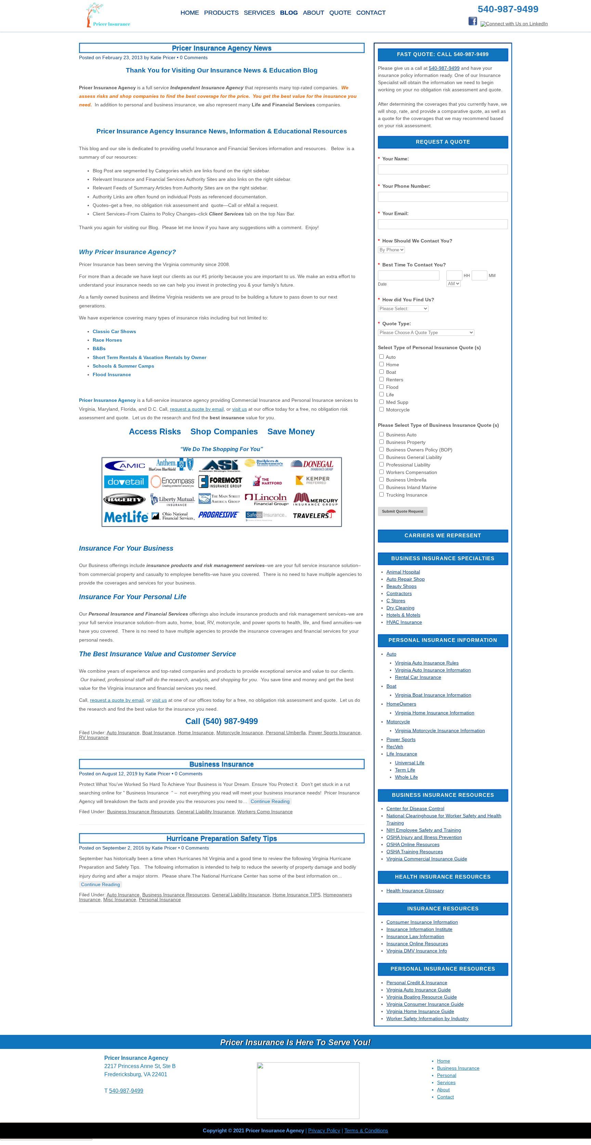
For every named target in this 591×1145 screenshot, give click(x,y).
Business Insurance (221, 764)
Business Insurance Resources (140, 811)
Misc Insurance (119, 899)
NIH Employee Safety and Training (423, 830)
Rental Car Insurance (418, 677)
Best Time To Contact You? (412, 264)
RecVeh (394, 746)
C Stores (395, 600)
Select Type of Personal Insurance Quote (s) (429, 347)
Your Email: (393, 213)
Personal (446, 1075)
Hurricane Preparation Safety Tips (222, 838)
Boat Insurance (158, 732)
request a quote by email (197, 409)
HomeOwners (401, 704)
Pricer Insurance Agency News (222, 48)
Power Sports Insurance (334, 732)
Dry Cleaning (400, 607)
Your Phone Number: (404, 186)
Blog (289, 12)
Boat (391, 686)
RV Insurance (93, 737)
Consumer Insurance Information (422, 922)
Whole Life (406, 777)
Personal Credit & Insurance (416, 982)
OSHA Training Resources (414, 851)
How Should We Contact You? (415, 241)
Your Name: (393, 158)
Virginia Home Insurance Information (434, 712)
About (313, 12)
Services (259, 12)
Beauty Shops (401, 586)
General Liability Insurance (206, 811)
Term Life (405, 770)
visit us (239, 409)
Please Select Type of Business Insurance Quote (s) (438, 425)
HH (467, 275)
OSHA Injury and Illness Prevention (424, 837)
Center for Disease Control (415, 808)
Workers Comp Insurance (265, 811)
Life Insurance (401, 753)
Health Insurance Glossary (415, 890)
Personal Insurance (160, 899)
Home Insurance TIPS (296, 894)
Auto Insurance (123, 732)
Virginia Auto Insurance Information (433, 670)
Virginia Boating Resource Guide (421, 997)
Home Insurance (196, 732)
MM (492, 275)
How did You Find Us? (406, 299)
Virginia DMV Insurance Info (416, 950)
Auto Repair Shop (405, 579)
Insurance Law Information (415, 936)
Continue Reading (270, 801)
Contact (371, 12)
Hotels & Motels (403, 615)
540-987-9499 (444, 68)
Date (382, 284)
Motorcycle (398, 721)
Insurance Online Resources (417, 943)
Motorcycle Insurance (239, 732)
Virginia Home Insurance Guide (420, 1011)
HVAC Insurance (404, 622)
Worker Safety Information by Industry (427, 1018)
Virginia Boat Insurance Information (433, 695)
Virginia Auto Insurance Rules (427, 663)
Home (190, 12)
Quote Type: (394, 323)
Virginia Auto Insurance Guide (418, 989)
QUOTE (340, 12)
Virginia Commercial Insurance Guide (426, 858)
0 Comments (194, 57)
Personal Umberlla (286, 732)
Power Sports (401, 739)
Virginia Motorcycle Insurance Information (440, 730)
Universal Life (409, 762)
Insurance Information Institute (419, 929)
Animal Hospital (403, 572)
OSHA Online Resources (412, 844)
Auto (391, 654)
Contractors (399, 593)
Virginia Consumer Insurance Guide (425, 1004)
